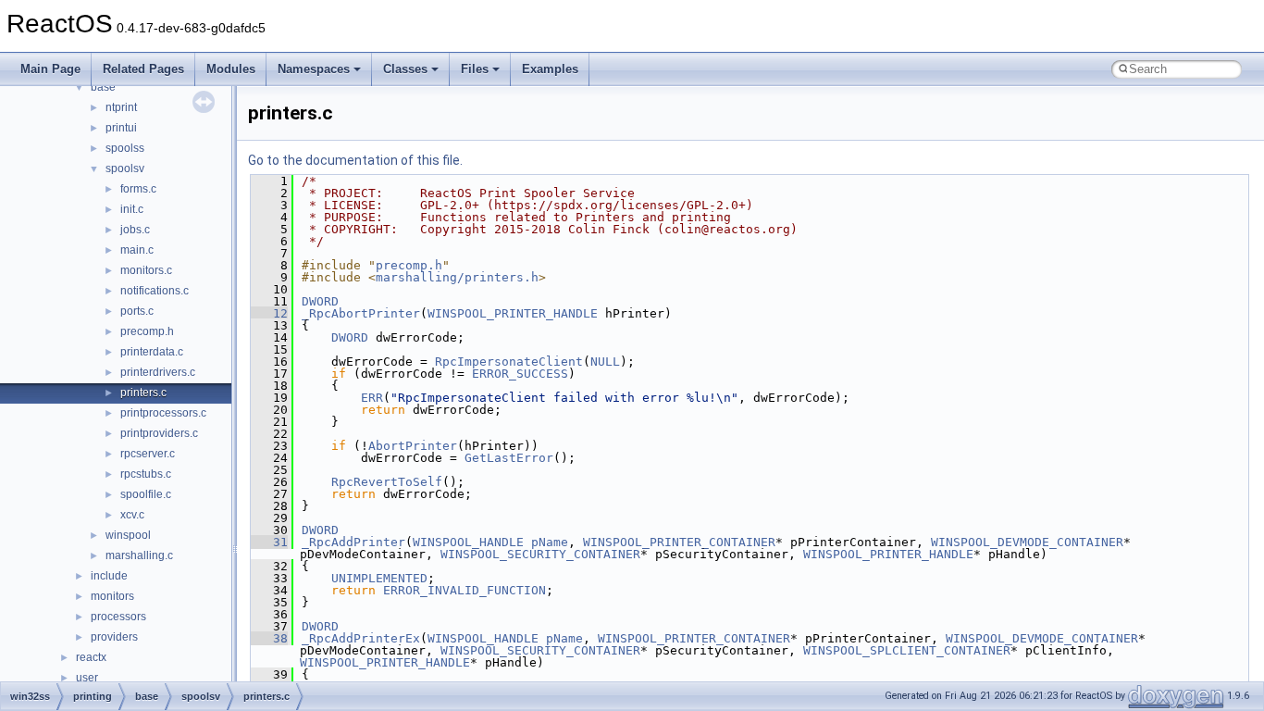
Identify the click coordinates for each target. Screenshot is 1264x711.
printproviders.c (159, 433)
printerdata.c (151, 351)
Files (475, 69)
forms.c (138, 188)
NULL (605, 361)
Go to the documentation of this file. (355, 160)
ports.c (137, 311)
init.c (131, 209)
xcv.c (132, 514)
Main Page (50, 69)
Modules (230, 69)
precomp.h (147, 331)
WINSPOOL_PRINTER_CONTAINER (679, 542)
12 (269, 313)
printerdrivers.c (157, 372)
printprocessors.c (163, 412)
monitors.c (146, 270)
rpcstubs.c (145, 474)
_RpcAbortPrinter (361, 313)
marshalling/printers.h (457, 277)
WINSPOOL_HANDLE (468, 542)
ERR (372, 398)
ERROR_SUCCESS (520, 373)
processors (118, 616)
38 (269, 638)
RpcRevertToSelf (386, 482)
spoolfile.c (145, 494)
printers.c (143, 392)
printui (121, 127)
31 (269, 542)
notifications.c (154, 290)
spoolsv (124, 168)
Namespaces (314, 69)
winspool (128, 535)
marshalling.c (139, 555)
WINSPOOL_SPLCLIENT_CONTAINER (906, 650)
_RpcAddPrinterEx (361, 638)
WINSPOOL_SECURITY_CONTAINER (540, 554)
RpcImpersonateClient (509, 361)
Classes (405, 69)
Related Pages (143, 69)
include (109, 575)
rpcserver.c (147, 453)
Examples (550, 69)
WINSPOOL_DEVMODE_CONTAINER (1027, 542)
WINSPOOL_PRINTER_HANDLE (513, 313)
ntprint (121, 107)
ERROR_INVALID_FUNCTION (464, 590)
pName (549, 542)
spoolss (124, 148)
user (87, 677)
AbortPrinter (412, 446)
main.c (137, 249)
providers (114, 636)
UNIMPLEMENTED (379, 578)
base (103, 87)
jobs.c (135, 229)
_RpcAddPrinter (353, 542)
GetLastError (509, 458)
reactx (91, 657)
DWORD (320, 301)
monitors (112, 596)
